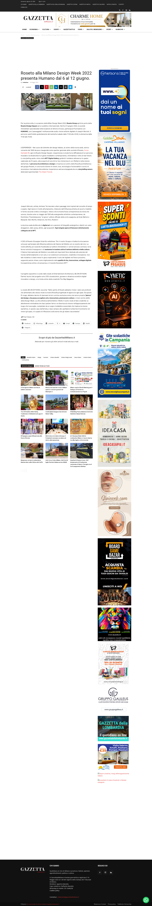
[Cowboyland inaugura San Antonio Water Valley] (56, 402)
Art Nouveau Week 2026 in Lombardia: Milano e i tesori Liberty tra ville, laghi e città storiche (81, 438)
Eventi (56, 29)
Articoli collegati (27, 366)
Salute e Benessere (94, 29)
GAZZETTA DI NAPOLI (85, 4)
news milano (77, 357)
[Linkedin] (129, 10)
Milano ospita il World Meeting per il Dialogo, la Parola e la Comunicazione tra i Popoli (81, 389)
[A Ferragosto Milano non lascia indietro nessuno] (32, 378)
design (39, 357)
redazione (25, 82)
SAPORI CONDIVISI (112, 4)
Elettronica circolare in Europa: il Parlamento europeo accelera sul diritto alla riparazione (55, 438)
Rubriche (119, 29)
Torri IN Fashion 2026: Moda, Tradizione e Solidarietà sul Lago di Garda (31, 414)
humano (45, 357)
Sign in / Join (42, 1)
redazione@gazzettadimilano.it (68, 897)
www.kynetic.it (55, 904)
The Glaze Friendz (45, 172)
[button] (119, 10)
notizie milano (87, 357)
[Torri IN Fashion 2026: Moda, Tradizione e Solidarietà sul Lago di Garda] (32, 402)
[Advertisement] (57, 54)
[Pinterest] (47, 87)
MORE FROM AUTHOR (42, 366)
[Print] (66, 87)
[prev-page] (22, 470)
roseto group (25, 360)
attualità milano (31, 357)
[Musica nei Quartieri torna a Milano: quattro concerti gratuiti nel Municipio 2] (56, 378)
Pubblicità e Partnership (124, 904)
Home (24, 29)
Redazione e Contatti (100, 904)
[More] (75, 87)
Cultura (45, 29)
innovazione (30, 904)
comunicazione (39, 904)
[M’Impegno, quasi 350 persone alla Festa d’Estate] (32, 426)
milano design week (66, 357)
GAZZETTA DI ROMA (72, 4)
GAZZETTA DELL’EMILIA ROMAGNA (56, 4)
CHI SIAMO (24, 4)
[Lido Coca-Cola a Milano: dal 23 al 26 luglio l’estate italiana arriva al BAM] (56, 450)
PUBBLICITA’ (24, 7)
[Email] (61, 87)
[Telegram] (70, 87)
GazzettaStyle (69, 29)
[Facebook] (122, 10)
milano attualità (54, 357)
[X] (42, 87)
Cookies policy (54, 891)
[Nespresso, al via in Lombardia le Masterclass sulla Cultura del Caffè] (32, 450)
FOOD (80, 29)
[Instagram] (126, 10)
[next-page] (25, 470)
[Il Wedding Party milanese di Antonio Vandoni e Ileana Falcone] (81, 402)
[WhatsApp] (51, 87)
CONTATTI (121, 4)
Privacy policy (112, 904)
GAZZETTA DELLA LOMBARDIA (37, 4)
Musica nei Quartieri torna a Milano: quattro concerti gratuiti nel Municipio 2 (56, 389)
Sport (108, 29)
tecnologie (47, 904)
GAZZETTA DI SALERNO (99, 4)
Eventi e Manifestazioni (33, 35)
